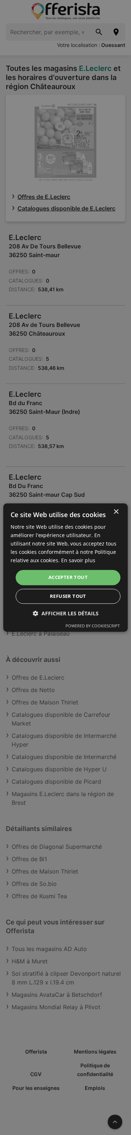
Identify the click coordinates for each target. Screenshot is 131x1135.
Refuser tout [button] (68, 596)
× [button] (116, 512)
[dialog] (65, 567)
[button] (66, 613)
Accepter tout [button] (68, 577)
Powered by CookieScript (93, 625)
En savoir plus (78, 560)
